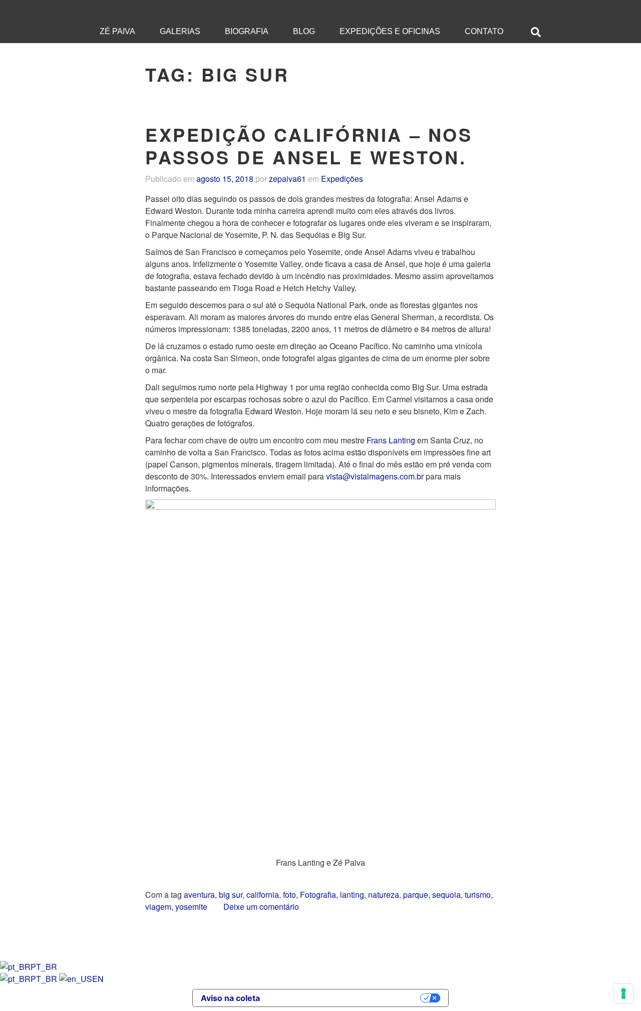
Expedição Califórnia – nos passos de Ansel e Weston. (309, 145)
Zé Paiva (117, 31)
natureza (383, 894)
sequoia (446, 894)
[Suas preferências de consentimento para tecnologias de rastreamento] (623, 993)
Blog (304, 31)
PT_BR (44, 966)
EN (98, 978)
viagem (158, 906)
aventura (199, 894)
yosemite (191, 906)
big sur (230, 894)
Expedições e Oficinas (390, 31)
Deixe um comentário (261, 906)
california (262, 894)
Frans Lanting (391, 440)
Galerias (180, 31)
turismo (478, 894)
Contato (484, 31)
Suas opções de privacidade (345, 998)
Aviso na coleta (230, 998)
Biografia (246, 31)
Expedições (342, 178)
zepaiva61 (287, 178)
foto (289, 894)
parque (415, 894)
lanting (352, 894)
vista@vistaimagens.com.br (375, 476)
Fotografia (318, 894)
